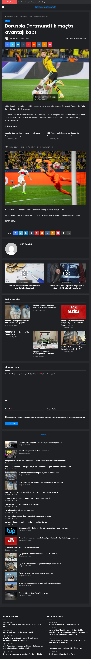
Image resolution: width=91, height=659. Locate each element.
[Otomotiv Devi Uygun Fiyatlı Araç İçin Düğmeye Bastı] (11, 444)
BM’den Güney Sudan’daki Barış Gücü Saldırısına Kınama (45, 307)
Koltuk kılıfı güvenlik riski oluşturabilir (34, 451)
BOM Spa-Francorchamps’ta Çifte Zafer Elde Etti (39, 473)
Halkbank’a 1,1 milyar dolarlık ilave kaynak (22, 504)
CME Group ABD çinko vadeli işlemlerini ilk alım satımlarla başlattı (31, 492)
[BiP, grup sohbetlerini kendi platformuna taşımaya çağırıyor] (11, 531)
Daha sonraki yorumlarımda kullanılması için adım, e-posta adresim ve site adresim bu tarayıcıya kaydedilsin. (46, 417)
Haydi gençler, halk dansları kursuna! (20, 510)
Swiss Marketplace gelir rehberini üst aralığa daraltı (26, 522)
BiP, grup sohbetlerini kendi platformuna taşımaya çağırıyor (43, 528)
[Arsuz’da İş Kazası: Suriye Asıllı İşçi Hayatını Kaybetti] (11, 586)
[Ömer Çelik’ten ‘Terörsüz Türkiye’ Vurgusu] (11, 576)
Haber (16, 16)
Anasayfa (9, 16)
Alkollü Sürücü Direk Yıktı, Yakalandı (33, 593)
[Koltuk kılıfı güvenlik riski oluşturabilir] (11, 454)
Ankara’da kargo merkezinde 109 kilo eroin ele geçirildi (17, 322)
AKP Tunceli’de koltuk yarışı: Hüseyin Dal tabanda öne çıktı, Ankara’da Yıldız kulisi (38, 467)
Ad (6, 400)
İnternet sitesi (52, 409)
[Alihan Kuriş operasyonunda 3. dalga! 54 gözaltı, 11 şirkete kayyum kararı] (73, 312)
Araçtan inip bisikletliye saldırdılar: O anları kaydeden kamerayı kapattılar (43, 2)
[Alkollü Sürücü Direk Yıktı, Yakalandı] (11, 596)
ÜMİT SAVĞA (13, 38)
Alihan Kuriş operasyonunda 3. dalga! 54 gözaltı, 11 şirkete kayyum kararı (73, 323)
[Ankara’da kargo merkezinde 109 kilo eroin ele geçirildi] (17, 312)
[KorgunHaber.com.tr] (45, 7)
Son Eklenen (45, 434)
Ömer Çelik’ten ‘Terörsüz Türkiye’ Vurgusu (36, 573)
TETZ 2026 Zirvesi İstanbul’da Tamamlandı (17, 333)
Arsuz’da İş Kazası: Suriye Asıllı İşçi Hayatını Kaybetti (40, 583)
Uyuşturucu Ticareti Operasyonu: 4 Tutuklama (43, 352)
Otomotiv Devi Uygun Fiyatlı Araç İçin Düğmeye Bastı (40, 442)
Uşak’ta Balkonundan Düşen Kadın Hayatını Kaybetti (72, 348)
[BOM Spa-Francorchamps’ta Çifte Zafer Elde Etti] (11, 476)
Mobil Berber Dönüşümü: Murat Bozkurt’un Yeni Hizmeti (27, 498)
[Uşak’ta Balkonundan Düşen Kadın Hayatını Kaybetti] (73, 338)
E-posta (8, 409)
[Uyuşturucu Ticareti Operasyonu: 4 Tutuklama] (45, 340)
